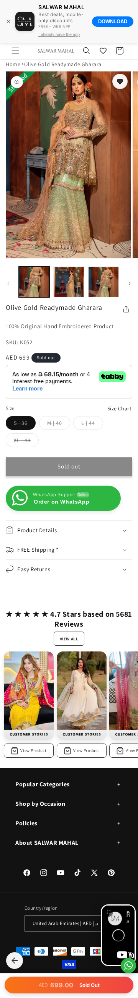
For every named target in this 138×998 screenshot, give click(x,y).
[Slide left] (8, 283)
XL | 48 (26, 441)
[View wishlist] (103, 50)
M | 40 (58, 424)
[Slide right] (129, 283)
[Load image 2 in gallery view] (68, 281)
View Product (33, 750)
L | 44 (92, 424)
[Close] (8, 21)
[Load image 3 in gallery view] (103, 281)
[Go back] (14, 960)
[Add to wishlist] (120, 81)
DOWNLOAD (112, 21)
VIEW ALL (69, 639)
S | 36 (25, 424)
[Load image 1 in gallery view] (34, 281)
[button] (15, 50)
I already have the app (59, 34)
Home (13, 64)
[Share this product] (126, 309)
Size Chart (119, 408)
